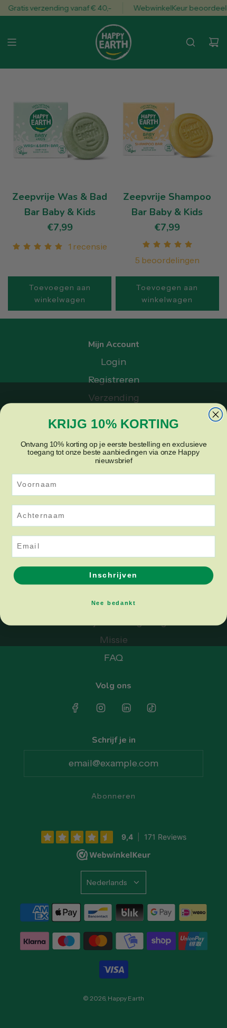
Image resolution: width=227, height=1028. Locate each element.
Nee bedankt (113, 602)
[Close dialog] (216, 414)
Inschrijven (113, 575)
